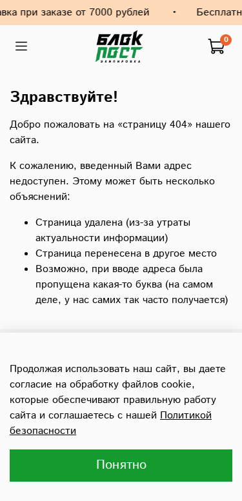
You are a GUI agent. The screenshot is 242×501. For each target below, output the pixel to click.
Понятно (121, 465)
